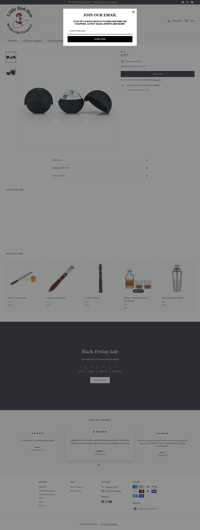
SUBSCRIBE (100, 39)
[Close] (133, 12)
